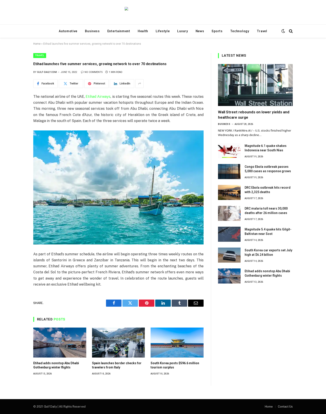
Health (143, 31)
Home (37, 43)
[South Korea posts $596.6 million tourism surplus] (177, 342)
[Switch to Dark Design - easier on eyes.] (283, 31)
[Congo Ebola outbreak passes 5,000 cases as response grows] (229, 171)
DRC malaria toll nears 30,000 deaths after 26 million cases (266, 211)
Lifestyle (163, 31)
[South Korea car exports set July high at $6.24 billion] (229, 255)
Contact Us (285, 406)
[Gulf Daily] (163, 12)
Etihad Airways (98, 96)
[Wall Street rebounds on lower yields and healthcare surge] (255, 85)
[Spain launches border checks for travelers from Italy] (118, 342)
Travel (262, 31)
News (200, 31)
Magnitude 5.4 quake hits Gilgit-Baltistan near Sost (268, 232)
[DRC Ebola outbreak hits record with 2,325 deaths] (229, 192)
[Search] (290, 31)
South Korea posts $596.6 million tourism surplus (175, 365)
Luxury (182, 31)
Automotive (68, 31)
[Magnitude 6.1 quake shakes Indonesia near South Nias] (229, 150)
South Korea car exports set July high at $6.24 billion (268, 252)
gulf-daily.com (47, 72)
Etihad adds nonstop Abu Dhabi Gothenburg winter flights (56, 365)
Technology (239, 31)
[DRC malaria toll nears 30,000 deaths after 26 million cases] (229, 213)
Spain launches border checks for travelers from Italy (116, 365)
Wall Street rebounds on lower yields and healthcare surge (253, 114)
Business (92, 31)
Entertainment (118, 31)
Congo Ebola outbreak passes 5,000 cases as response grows (268, 169)
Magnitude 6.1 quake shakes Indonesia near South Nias (266, 148)
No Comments (93, 72)
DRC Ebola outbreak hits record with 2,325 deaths (268, 190)
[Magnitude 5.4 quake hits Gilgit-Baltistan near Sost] (229, 234)
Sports (217, 31)
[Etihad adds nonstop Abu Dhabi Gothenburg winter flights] (59, 342)
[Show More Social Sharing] (139, 83)
